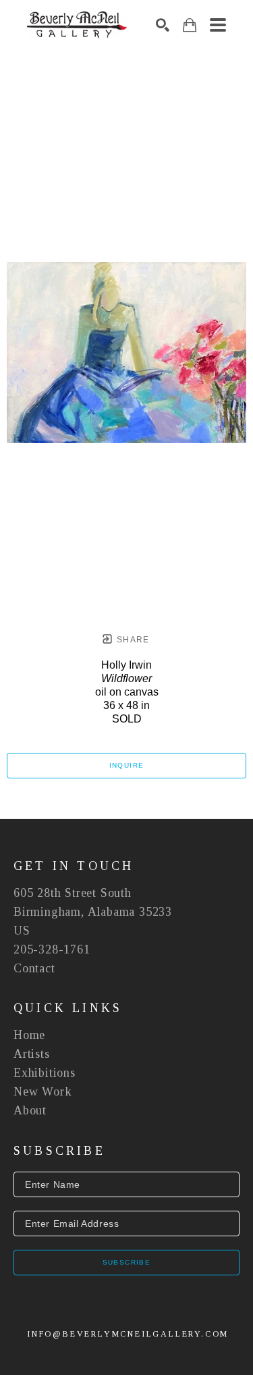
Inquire (126, 765)
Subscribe (127, 1262)
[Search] (162, 25)
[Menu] (218, 25)
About (30, 1110)
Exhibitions (44, 1073)
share (132, 639)
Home (29, 1035)
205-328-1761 (51, 949)
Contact (34, 968)
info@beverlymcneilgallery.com (128, 1334)
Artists (31, 1054)
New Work (42, 1091)
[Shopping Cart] (189, 25)
